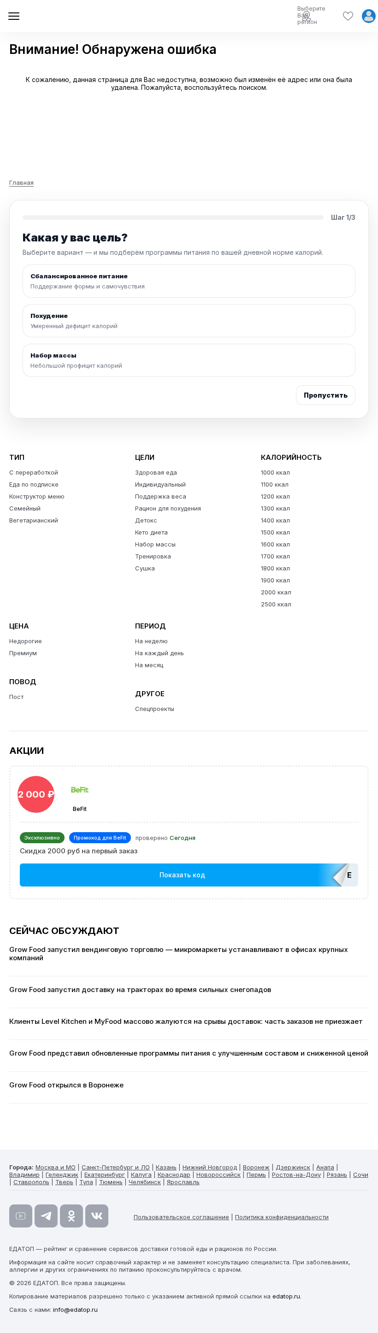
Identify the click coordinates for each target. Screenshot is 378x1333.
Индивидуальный (160, 484)
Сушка (145, 568)
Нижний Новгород (210, 1167)
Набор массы (155, 544)
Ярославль (183, 1182)
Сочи (360, 1174)
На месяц (149, 665)
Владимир (24, 1174)
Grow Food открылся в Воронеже (66, 1085)
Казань (166, 1167)
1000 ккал (275, 472)
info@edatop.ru (75, 1309)
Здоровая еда (156, 472)
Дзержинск (293, 1167)
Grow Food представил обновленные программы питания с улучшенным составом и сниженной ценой (188, 1053)
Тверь (64, 1182)
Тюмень (111, 1182)
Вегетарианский (33, 520)
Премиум (23, 653)
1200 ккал (275, 496)
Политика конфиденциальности (282, 1217)
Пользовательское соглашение (181, 1217)
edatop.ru (286, 1296)
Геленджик (62, 1174)
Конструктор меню (37, 496)
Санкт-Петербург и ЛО (116, 1167)
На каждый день (159, 653)
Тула (86, 1182)
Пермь (256, 1174)
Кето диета (151, 532)
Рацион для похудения (168, 508)
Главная (21, 182)
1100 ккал (275, 484)
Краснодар (174, 1174)
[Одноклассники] (71, 1215)
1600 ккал (275, 544)
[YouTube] (20, 1215)
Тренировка (153, 556)
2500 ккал (276, 604)
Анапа (325, 1167)
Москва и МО (55, 1167)
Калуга (141, 1174)
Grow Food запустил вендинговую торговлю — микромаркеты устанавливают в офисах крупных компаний (178, 953)
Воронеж (256, 1167)
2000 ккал (276, 592)
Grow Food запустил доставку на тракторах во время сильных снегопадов (140, 990)
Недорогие (25, 641)
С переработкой (33, 472)
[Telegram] (46, 1215)
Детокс (146, 520)
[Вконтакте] (96, 1215)
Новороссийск (218, 1174)
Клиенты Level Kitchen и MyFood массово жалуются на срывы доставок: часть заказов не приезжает (186, 1021)
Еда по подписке (34, 484)
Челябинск (145, 1182)
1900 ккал (275, 580)
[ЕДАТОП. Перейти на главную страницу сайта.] (74, 16)
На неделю (151, 641)
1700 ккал (275, 556)
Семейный (25, 508)
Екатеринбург (104, 1174)
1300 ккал (275, 508)
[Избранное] (348, 16)
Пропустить (326, 395)
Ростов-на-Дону (296, 1174)
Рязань (337, 1174)
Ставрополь (31, 1182)
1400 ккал (275, 520)
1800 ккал (275, 568)
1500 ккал (275, 532)
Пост (16, 696)
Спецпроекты (154, 708)
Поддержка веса (160, 496)
